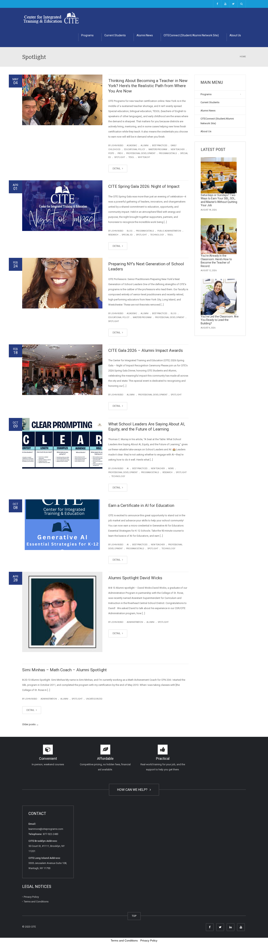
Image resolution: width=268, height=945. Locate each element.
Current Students (115, 35)
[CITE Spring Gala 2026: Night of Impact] (62, 205)
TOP (134, 915)
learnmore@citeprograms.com (45, 828)
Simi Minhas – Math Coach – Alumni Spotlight (64, 670)
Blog (129, 231)
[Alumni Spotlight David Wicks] (62, 612)
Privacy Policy (31, 896)
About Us (235, 35)
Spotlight (119, 157)
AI (128, 468)
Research (113, 235)
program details (168, 153)
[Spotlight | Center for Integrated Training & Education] (51, 17)
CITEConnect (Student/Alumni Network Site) (191, 35)
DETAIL (117, 168)
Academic (132, 145)
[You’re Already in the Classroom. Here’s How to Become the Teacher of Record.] (219, 236)
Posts (111, 153)
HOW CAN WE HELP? (133, 790)
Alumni (145, 145)
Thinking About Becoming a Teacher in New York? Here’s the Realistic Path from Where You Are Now (148, 85)
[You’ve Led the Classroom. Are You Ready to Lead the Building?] (219, 297)
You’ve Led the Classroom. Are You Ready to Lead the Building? (220, 320)
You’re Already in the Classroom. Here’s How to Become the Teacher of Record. (216, 261)
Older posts (30, 724)
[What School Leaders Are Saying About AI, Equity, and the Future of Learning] (62, 443)
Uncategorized (94, 699)
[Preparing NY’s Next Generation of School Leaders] (62, 283)
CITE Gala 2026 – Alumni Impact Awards (145, 350)
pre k (120, 153)
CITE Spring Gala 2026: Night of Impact (144, 186)
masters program (158, 149)
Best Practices (159, 145)
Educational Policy (134, 149)
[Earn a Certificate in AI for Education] (62, 524)
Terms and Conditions (36, 901)
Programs (87, 35)
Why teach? (144, 157)
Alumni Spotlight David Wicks (135, 578)
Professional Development (140, 153)
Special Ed (127, 235)
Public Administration (169, 231)
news (171, 468)
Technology (157, 235)
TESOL (131, 157)
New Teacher (177, 149)
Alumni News (145, 35)
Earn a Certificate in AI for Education (141, 505)
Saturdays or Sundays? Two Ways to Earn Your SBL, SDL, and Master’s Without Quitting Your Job (219, 200)
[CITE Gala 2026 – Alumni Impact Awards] (62, 369)
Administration (135, 622)
